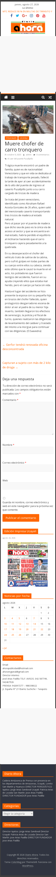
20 (27, 629)
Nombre (8, 445)
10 (5, 623)
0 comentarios (42, 154)
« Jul (4, 648)
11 (13, 623)
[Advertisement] (28, 64)
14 (34, 623)
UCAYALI (24, 138)
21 (34, 629)
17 (5, 629)
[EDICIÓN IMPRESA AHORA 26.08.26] (28, 586)
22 (42, 629)
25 (13, 634)
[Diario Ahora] (5, 97)
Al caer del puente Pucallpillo (20, 158)
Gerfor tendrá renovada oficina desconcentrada (25, 347)
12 (20, 623)
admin (29, 154)
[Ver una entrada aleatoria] (50, 97)
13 (27, 623)
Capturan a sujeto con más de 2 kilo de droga (26, 365)
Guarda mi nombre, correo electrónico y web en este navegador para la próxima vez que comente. (27, 506)
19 (20, 629)
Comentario (10, 400)
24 (5, 634)
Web (5, 480)
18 (13, 629)
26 (20, 634)
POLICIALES (11, 138)
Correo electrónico (14, 462)
